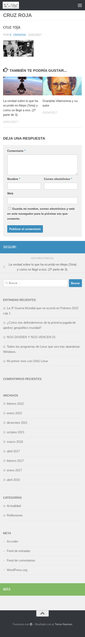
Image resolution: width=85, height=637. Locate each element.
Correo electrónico (58, 179)
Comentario (16, 150)
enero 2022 (14, 413)
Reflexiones (15, 515)
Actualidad (14, 506)
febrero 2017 (15, 460)
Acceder (12, 541)
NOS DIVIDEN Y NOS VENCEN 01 (31, 337)
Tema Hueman (63, 624)
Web (10, 193)
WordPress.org (17, 570)
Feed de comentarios (21, 560)
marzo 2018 (15, 441)
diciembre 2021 (17, 422)
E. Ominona (18, 34)
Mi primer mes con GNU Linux (27, 361)
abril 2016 (13, 479)
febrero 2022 (15, 403)
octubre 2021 (15, 432)
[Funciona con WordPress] (31, 624)
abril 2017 (13, 451)
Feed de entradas (18, 551)
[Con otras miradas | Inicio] (13, 5)
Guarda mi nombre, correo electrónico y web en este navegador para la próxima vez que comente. (41, 213)
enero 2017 (14, 470)
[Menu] (80, 5)
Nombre (13, 179)
